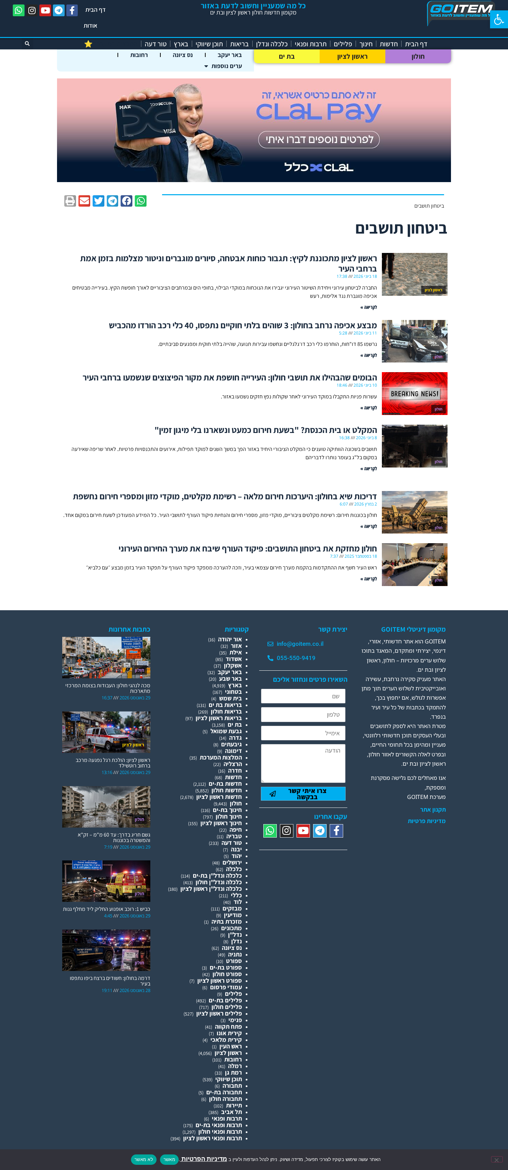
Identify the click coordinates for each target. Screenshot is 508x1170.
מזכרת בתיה (226, 921)
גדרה (235, 738)
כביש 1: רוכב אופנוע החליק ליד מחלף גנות (106, 909)
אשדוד (234, 659)
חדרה (235, 770)
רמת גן (233, 1072)
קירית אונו (229, 1033)
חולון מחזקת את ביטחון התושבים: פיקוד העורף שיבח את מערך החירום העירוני (248, 548)
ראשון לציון (352, 56)
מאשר (169, 1159)
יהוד (237, 856)
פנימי (235, 1020)
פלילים (343, 43)
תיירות (234, 1105)
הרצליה (233, 764)
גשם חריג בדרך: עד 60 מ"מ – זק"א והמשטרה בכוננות (114, 837)
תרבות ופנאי (311, 43)
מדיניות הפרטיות (203, 1158)
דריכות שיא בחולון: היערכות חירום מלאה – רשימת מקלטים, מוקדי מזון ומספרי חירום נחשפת (225, 496)
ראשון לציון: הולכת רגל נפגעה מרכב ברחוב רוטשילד (113, 762)
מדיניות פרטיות (427, 821)
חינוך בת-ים (227, 810)
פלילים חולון (226, 1007)
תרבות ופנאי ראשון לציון (212, 1138)
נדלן (236, 941)
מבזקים (232, 908)
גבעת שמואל (226, 731)
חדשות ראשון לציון (219, 797)
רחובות (139, 55)
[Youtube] (45, 10)
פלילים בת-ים (225, 1000)
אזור (236, 646)
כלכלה (234, 869)
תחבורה (232, 1085)
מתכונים (231, 928)
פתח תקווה (228, 1026)
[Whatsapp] (19, 10)
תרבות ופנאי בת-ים (219, 1125)
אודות (90, 25)
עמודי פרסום (226, 987)
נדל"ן (235, 934)
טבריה (234, 836)
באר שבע (230, 678)
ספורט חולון (227, 974)
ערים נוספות (226, 66)
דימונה (233, 751)
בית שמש (230, 698)
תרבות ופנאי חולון (220, 1131)
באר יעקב (230, 55)
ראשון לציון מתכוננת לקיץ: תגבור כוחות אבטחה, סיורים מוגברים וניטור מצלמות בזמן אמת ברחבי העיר (228, 263)
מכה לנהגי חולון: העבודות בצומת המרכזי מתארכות (107, 688)
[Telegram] (59, 10)
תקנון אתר (433, 809)
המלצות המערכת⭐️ (111, 43)
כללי (236, 895)
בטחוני (233, 692)
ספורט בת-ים (226, 967)
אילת (235, 652)
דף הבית (95, 9)
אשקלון (233, 665)
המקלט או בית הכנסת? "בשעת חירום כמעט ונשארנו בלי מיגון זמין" (265, 429)
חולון (418, 56)
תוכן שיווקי (209, 43)
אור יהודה (230, 639)
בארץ (181, 43)
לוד (238, 902)
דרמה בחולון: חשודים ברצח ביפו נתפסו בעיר (110, 980)
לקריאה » (368, 307)
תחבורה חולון (225, 1099)
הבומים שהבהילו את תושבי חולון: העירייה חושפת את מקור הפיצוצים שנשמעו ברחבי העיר (230, 377)
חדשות (389, 43)
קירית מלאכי (226, 1040)
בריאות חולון (226, 711)
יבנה (236, 849)
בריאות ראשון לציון (219, 718)
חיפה (235, 829)
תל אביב (231, 1112)
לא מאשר (143, 1159)
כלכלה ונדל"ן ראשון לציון (211, 889)
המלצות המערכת (221, 757)
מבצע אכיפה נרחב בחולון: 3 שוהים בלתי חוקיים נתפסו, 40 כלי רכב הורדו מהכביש (243, 325)
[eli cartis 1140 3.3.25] (254, 180)
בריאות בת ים (225, 705)
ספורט (234, 961)
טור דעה (156, 43)
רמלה (235, 1066)
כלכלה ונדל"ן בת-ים (217, 875)
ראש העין (230, 1046)
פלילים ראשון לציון (219, 1013)
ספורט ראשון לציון (219, 980)
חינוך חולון (229, 816)
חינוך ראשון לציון (221, 823)
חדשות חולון (226, 790)
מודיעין (233, 915)
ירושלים (232, 862)
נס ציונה (183, 55)
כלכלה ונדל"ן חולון (219, 882)
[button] (499, 19)
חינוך (366, 43)
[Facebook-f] (72, 10)
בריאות (239, 43)
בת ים (287, 56)
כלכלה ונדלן (272, 43)
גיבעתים (231, 744)
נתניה (235, 954)
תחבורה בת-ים (224, 1092)
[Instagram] (32, 10)
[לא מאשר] (497, 1159)
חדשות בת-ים (225, 783)
